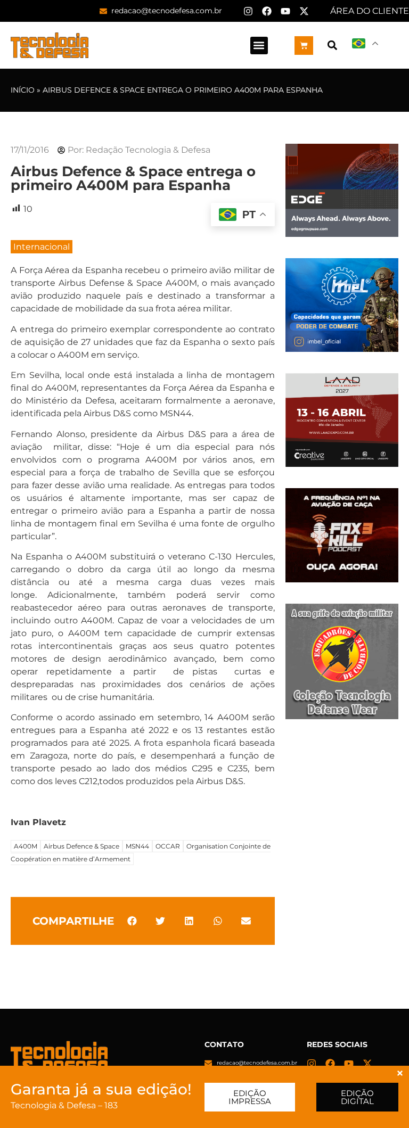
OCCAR (168, 846)
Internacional (41, 247)
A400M (25, 846)
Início (23, 90)
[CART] (304, 45)
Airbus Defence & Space (81, 846)
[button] (259, 45)
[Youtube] (285, 11)
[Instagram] (248, 11)
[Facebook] (267, 11)
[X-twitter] (304, 11)
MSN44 (137, 846)
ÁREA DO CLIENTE (369, 11)
